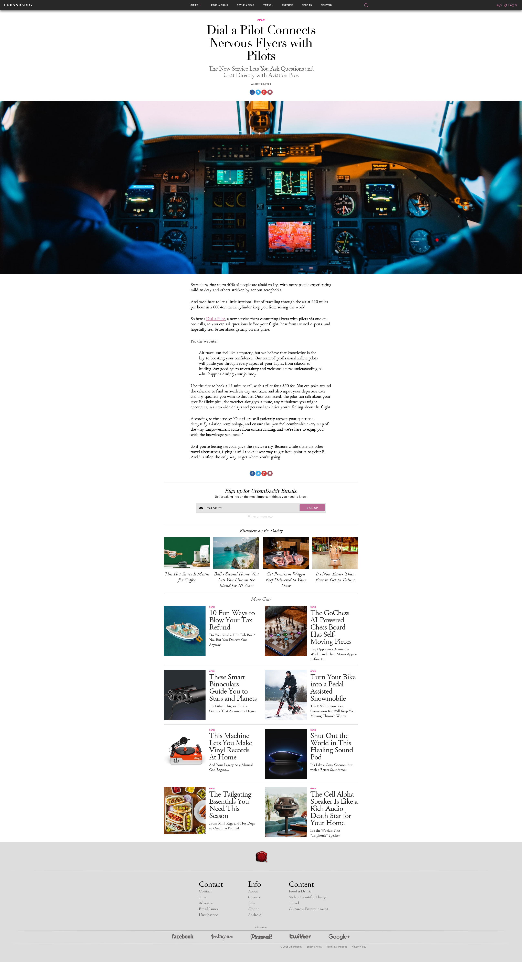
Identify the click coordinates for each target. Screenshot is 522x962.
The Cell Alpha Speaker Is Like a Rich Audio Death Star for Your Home (333, 808)
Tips (202, 897)
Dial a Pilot (215, 318)
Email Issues (208, 909)
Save (264, 92)
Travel (268, 5)
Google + (339, 937)
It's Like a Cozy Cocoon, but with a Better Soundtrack (331, 767)
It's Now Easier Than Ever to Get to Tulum (335, 577)
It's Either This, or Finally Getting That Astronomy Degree (232, 709)
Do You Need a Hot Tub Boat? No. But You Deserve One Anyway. (232, 640)
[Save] (270, 92)
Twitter (300, 937)
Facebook (183, 937)
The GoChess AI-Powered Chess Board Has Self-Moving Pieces (330, 627)
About (253, 891)
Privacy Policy (359, 946)
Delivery (327, 5)
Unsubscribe (208, 915)
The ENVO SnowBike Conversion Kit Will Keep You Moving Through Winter (332, 711)
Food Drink (219, 5)
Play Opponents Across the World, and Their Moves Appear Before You (333, 654)
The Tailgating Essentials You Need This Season (230, 805)
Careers (254, 897)
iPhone (253, 909)
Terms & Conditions (337, 946)
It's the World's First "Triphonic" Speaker (325, 833)
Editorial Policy (314, 946)
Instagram (222, 937)
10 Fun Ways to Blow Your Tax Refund (232, 620)
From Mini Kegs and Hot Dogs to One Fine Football (232, 826)
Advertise (206, 903)
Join (251, 903)
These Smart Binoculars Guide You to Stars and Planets (233, 688)
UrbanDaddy (18, 5)
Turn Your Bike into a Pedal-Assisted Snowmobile (332, 688)
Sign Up (502, 5)
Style (245, 5)
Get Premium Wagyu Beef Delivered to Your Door (285, 580)
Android (254, 915)
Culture (287, 5)
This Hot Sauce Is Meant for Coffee (186, 577)
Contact (205, 891)
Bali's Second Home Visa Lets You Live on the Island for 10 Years (236, 580)
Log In (513, 5)
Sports (307, 5)
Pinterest (261, 937)
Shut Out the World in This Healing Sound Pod (331, 746)
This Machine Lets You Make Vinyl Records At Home (230, 746)
